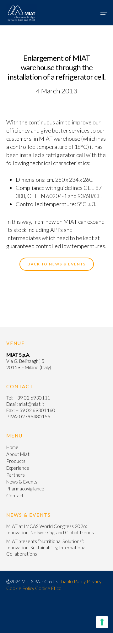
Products (15, 461)
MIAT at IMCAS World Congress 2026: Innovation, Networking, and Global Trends (50, 529)
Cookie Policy (20, 588)
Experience (17, 468)
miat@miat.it (31, 404)
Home (12, 447)
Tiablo (66, 581)
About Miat (18, 454)
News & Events (21, 481)
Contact (15, 495)
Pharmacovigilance (25, 488)
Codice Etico (48, 588)
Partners (15, 475)
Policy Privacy (87, 581)
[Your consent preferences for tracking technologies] (102, 622)
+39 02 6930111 (32, 397)
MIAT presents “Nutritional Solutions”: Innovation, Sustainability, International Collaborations (46, 547)
